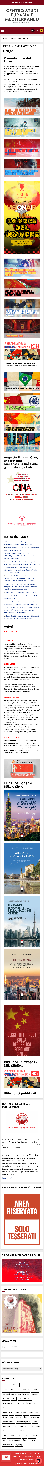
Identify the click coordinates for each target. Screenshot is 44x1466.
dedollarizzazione (28, 1403)
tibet (27, 1435)
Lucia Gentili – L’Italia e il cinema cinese (20, 592)
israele (18, 1417)
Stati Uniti (22, 1431)
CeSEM (6, 1398)
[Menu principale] (2, 30)
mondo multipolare (23, 1421)
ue (4, 1440)
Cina (13, 1398)
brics (36, 1389)
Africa (15, 1385)
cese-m (35, 1394)
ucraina (35, 1435)
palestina (6, 1426)
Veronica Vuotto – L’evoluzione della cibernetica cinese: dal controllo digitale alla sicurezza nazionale (20, 570)
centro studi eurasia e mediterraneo (16, 1394)
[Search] (37, 30)
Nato (35, 1421)
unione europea (14, 1440)
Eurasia (5, 1408)
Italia (25, 1417)
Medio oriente (8, 1421)
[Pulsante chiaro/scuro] (33, 30)
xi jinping (19, 1444)
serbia (13, 1431)
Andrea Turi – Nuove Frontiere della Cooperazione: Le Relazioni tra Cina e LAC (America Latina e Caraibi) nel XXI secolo (19, 578)
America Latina (26, 1385)
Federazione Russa (27, 1408)
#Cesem (6, 1385)
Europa (14, 1408)
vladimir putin (7, 1444)
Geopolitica (7, 1412)
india (5, 1417)
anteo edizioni (8, 1389)
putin (14, 1426)
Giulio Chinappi (20, 1412)
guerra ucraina (34, 1412)
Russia (5, 1431)
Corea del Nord (24, 1398)
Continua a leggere (10, 1178)
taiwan (20, 1435)
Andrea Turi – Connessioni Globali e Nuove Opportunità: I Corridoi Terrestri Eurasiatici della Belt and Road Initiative (21, 610)
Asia (18, 1389)
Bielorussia (27, 1389)
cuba (17, 1403)
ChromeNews (22, 1463)
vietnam (32, 1440)
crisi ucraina (7, 1403)
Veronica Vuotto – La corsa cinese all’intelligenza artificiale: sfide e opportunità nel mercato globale (21, 556)
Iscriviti (41, 30)
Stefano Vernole (9, 1435)
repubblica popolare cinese (30, 1426)
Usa (24, 1440)
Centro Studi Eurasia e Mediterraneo (22, 15)
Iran (11, 1417)
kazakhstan (35, 1417)
